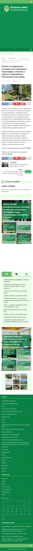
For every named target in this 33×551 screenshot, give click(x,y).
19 (12, 512)
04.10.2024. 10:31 (7, 81)
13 (16, 509)
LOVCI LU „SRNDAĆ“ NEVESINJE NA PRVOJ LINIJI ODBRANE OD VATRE (15, 306)
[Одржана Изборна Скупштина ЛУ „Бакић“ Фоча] (8, 387)
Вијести (4, 481)
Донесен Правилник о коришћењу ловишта (16, 296)
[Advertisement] (16, 30)
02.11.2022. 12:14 (22, 358)
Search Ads (4, 468)
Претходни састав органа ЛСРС (10, 437)
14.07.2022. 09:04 (22, 231)
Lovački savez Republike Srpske (10, 403)
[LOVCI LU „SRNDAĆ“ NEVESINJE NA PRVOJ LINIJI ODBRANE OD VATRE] (23, 381)
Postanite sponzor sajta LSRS (9, 409)
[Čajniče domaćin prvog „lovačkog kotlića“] (23, 387)
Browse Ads (5, 447)
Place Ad (4, 460)
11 (7, 509)
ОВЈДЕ (10, 154)
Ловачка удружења (7, 489)
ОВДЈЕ (28, 148)
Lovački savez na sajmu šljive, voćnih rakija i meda (14, 534)
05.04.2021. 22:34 (8, 358)
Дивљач (4, 484)
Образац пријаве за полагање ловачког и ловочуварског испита (16, 425)
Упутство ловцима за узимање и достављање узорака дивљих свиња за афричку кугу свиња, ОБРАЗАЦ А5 (15, 443)
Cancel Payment (6, 452)
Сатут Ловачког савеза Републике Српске (12, 440)
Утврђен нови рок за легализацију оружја (15, 314)
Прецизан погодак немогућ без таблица (23, 228)
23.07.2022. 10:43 (22, 369)
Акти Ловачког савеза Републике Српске (12, 411)
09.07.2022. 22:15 (7, 242)
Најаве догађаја (6, 492)
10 (3, 509)
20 (16, 512)
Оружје (3, 494)
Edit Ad (3, 455)
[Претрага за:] (16, 53)
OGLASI (3, 406)
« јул (3, 519)
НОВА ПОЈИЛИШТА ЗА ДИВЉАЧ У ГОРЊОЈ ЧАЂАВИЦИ (16, 526)
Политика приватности (7, 432)
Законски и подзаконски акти (9, 414)
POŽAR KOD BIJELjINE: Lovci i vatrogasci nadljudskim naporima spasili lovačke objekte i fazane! (16, 300)
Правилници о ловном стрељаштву (10, 434)
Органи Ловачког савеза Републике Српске (12, 429)
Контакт (4, 419)
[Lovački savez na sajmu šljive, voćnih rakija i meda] (23, 376)
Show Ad (4, 471)
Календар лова (5, 417)
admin (15, 81)
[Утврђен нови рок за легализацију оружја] (16, 387)
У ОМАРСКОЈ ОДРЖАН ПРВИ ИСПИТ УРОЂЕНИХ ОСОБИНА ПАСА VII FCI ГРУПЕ (16, 321)
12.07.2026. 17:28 (7, 369)
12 (12, 509)
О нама (3, 422)
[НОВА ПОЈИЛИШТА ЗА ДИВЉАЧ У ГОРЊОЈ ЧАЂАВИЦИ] (8, 376)
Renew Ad (4, 463)
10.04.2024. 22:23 (8, 220)
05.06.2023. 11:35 (14, 347)
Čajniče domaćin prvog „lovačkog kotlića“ (15, 317)
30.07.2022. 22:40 (8, 231)
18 (8, 512)
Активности (5, 478)
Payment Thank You (7, 457)
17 (3, 512)
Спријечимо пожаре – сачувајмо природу (24, 363)
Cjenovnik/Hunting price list (8, 401)
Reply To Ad (5, 465)
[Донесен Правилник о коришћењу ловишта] (8, 381)
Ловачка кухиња (6, 486)
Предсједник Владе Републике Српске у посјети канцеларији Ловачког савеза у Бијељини (15, 286)
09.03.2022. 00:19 (22, 242)
